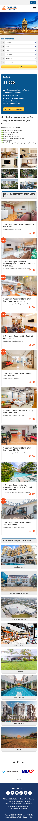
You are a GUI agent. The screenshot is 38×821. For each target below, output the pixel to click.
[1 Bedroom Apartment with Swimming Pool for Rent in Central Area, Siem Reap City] (19, 472)
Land (19, 749)
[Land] (19, 737)
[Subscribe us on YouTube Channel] (17, 793)
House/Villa (19, 671)
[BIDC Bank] (28, 771)
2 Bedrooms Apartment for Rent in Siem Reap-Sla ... (17, 374)
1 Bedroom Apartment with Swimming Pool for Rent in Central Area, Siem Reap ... (17, 487)
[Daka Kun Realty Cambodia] (9, 8)
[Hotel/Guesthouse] (19, 555)
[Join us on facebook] (8, 793)
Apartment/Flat (19, 697)
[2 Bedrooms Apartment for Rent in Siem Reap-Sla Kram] (19, 360)
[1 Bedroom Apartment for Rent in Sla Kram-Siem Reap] (19, 211)
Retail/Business (19, 645)
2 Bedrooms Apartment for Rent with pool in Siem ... (18, 337)
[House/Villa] (19, 659)
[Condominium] (19, 711)
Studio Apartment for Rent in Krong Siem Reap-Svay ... (18, 412)
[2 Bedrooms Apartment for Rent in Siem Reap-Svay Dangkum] (19, 509)
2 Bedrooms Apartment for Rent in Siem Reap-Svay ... (17, 523)
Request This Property (14, 109)
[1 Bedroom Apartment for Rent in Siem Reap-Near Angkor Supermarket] (19, 286)
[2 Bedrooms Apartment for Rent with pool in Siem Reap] (19, 323)
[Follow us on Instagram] (25, 793)
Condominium (19, 723)
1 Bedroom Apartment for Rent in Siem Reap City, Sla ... (17, 449)
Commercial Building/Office (19, 593)
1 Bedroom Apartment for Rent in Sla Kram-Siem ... (18, 225)
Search (19, 67)
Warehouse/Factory (19, 619)
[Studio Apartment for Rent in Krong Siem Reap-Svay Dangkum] (19, 397)
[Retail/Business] (19, 633)
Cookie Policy (17, 817)
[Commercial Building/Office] (19, 581)
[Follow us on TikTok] (30, 793)
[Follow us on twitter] (12, 793)
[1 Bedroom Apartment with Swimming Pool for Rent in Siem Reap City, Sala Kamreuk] (19, 248)
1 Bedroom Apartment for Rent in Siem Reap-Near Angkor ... (17, 300)
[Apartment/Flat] (19, 685)
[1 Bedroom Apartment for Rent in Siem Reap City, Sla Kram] (19, 435)
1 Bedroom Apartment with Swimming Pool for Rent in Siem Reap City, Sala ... (19, 264)
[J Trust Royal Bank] (10, 771)
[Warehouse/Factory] (19, 607)
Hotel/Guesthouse (19, 567)
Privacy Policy (28, 817)
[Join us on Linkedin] (21, 793)
